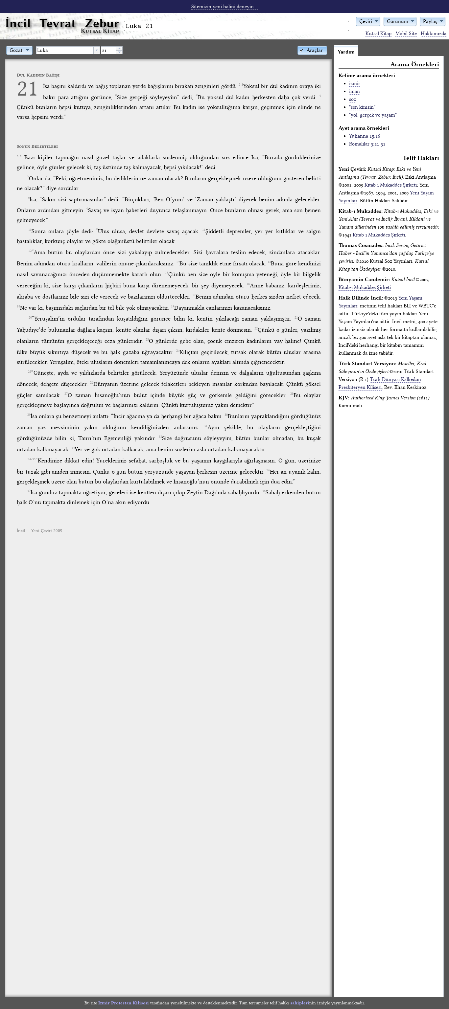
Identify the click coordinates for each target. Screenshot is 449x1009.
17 (194, 295)
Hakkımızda (433, 33)
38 (264, 491)
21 (27, 88)
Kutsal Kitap (378, 33)
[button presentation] (97, 50)
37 (29, 491)
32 (160, 437)
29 (29, 415)
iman (354, 91)
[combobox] (68, 50)
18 (18, 306)
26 (91, 383)
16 (248, 284)
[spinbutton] (108, 50)
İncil (62, 23)
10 (30, 230)
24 (177, 351)
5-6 (19, 156)
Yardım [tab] (346, 52)
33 (73, 448)
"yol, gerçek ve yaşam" (373, 115)
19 (172, 306)
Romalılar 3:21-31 (367, 144)
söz (352, 99)
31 (205, 426)
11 (203, 230)
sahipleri (299, 1003)
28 (292, 394)
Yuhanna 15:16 (364, 136)
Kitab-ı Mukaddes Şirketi (391, 185)
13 (177, 262)
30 (226, 415)
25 (29, 372)
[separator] (333, 521)
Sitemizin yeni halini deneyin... (224, 7)
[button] (368, 21)
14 (269, 262)
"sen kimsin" (362, 107)
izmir (354, 83)
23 (147, 340)
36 (268, 470)
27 (66, 394)
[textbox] (65, 50)
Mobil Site (406, 33)
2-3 (241, 85)
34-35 (31, 459)
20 (30, 318)
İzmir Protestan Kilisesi (123, 1003)
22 (256, 328)
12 (30, 251)
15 (166, 273)
